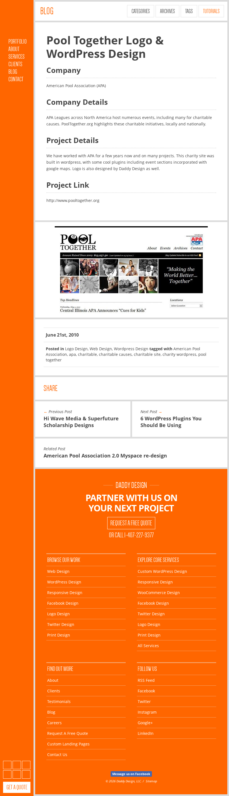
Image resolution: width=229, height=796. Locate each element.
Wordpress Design (131, 348)
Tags (189, 11)
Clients (15, 64)
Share (51, 388)
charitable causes (115, 354)
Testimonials (59, 701)
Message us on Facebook (131, 774)
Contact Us (57, 754)
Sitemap (151, 781)
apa (72, 354)
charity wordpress (179, 354)
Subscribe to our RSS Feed (7, 765)
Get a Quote (16, 787)
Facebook (17, 765)
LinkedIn (26, 774)
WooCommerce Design (159, 592)
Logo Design (76, 348)
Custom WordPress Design (162, 571)
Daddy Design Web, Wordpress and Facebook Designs (16, 20)
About (14, 49)
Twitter (26, 765)
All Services (148, 645)
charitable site (147, 354)
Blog (12, 71)
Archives (167, 11)
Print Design (58, 635)
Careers (54, 722)
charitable (87, 354)
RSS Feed (146, 680)
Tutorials (211, 11)
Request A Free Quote (131, 523)
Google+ (17, 774)
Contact (15, 79)
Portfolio (17, 41)
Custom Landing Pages (68, 744)
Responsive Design (64, 592)
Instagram (7, 774)
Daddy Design (131, 485)
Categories (141, 11)
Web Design (101, 348)
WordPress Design (64, 582)
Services (16, 56)
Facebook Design (62, 603)
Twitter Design (60, 624)
